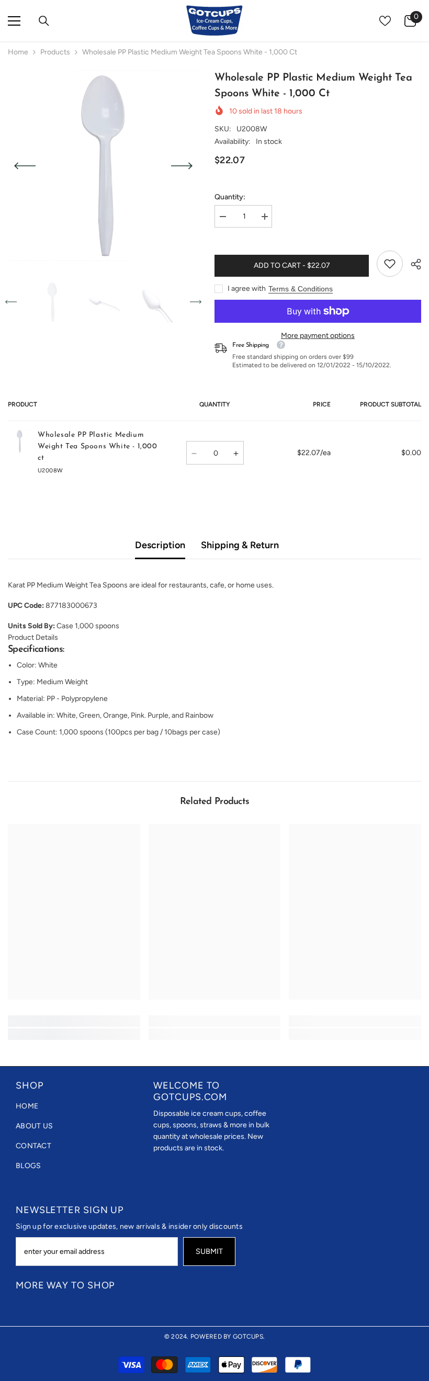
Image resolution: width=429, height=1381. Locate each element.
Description (160, 545)
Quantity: (229, 197)
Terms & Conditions (300, 289)
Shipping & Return (240, 545)
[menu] (14, 21)
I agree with (247, 288)
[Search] (44, 21)
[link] (390, 264)
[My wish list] (385, 21)
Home (18, 52)
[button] (25, 166)
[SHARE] (412, 264)
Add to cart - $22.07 (292, 265)
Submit (209, 1251)
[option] (103, 165)
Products (55, 52)
